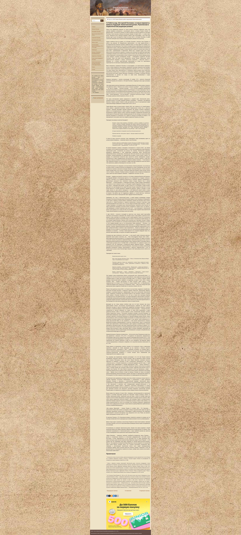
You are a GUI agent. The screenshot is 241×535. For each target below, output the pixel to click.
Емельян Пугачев (120, 7)
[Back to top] (238, 532)
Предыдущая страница (112, 490)
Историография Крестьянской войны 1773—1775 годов (97, 46)
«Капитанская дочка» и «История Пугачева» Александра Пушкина (96, 63)
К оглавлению (128, 490)
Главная (93, 26)
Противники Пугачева (96, 39)
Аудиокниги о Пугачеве (96, 55)
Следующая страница (144, 490)
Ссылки (93, 69)
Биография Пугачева (96, 31)
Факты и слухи (95, 42)
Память (93, 67)
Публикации (94, 49)
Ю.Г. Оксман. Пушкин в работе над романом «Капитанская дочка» (127, 19)
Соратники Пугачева (96, 37)
